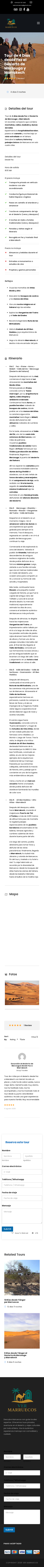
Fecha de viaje (9, 1192)
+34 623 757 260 (20, 3)
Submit (7, 1229)
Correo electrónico (12, 1166)
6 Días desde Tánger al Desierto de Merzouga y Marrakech (15, 1355)
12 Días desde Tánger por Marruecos (14, 1301)
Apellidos (27, 1160)
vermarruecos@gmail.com (22, 5)
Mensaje (6, 1205)
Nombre (5, 1160)
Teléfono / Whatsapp (13, 1179)
